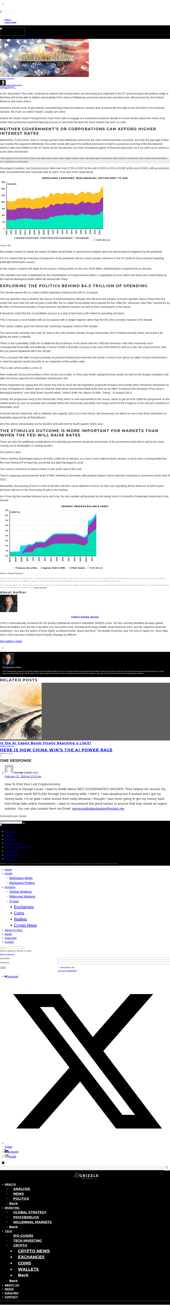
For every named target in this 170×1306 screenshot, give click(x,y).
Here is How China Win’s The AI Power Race (56, 750)
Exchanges (24, 907)
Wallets (20, 919)
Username (5, 958)
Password (4, 962)
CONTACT (11, 1296)
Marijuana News (21, 878)
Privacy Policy (13, 843)
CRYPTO (20, 1245)
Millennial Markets (22, 896)
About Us (11, 831)
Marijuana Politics (22, 883)
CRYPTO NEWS (34, 1250)
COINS (24, 1263)
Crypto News (25, 925)
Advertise (11, 851)
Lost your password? (67, 971)
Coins (19, 913)
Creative (10, 839)
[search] (24, 948)
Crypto (14, 901)
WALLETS (28, 1269)
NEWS (18, 1194)
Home (8, 869)
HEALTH (10, 1184)
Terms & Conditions (17, 847)
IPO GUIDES (23, 1236)
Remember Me (67, 967)
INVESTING (12, 1207)
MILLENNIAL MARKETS (32, 1222)
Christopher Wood (14, 85)
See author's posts (11, 641)
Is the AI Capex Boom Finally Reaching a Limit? (45, 743)
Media (9, 835)
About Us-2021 (14, 930)
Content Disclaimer (40, 587)
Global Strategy (7, 78)
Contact (10, 858)
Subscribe (10, 22)
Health (8, 873)
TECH (8, 1231)
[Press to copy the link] (167, 1168)
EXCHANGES (31, 1256)
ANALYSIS (21, 1189)
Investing (10, 887)
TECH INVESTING (27, 1240)
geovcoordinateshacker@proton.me (98, 808)
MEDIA (9, 1289)
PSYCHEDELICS (26, 1217)
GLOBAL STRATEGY (29, 1212)
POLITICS (21, 1198)
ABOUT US (12, 1285)
